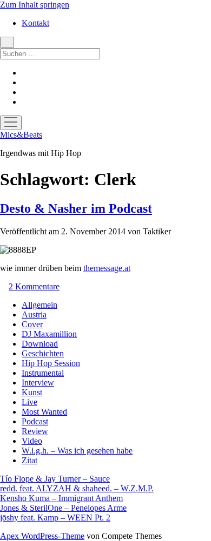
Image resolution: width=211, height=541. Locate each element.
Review (35, 431)
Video (32, 440)
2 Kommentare (34, 286)
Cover (32, 324)
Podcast (35, 421)
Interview (38, 382)
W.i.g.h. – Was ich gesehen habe (77, 450)
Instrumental (43, 372)
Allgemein (39, 304)
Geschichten (43, 353)
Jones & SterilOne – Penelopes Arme (63, 507)
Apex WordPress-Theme (42, 535)
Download (40, 343)
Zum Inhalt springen (34, 4)
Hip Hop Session (51, 363)
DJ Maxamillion (49, 334)
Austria (34, 314)
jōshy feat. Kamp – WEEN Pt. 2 (55, 517)
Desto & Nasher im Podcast (76, 208)
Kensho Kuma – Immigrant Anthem (61, 498)
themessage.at (106, 268)
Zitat (29, 460)
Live (29, 402)
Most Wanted (44, 411)
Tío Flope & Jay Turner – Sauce (55, 478)
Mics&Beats (21, 134)
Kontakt (35, 23)
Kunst (32, 392)
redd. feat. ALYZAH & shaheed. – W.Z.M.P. (77, 488)
